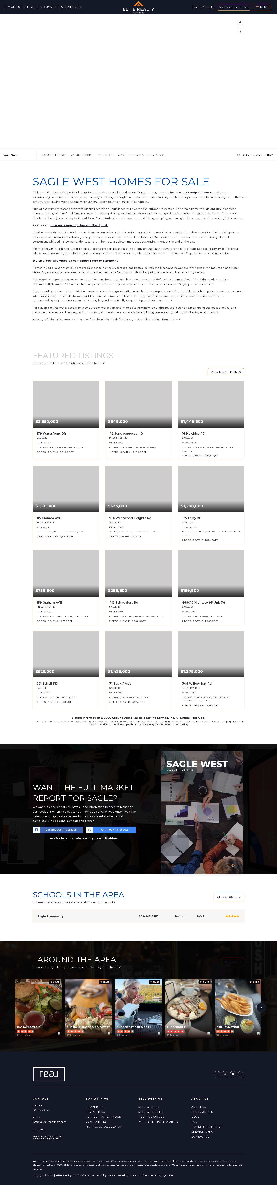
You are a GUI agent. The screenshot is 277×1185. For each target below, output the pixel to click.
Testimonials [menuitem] (202, 1111)
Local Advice (156, 155)
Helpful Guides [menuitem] (151, 1116)
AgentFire (168, 1175)
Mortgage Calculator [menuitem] (104, 1126)
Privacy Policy (63, 1175)
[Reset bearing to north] (240, 31)
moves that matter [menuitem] (207, 1126)
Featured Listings (54, 155)
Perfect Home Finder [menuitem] (103, 1116)
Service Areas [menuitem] (203, 1131)
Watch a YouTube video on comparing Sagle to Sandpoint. (75, 260)
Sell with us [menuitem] (33, 7)
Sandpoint (195, 192)
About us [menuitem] (198, 1106)
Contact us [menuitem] (200, 1136)
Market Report (81, 155)
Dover (208, 192)
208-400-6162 (41, 1110)
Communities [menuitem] (53, 7)
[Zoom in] (240, 22)
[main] (138, 532)
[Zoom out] (240, 27)
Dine (233, 961)
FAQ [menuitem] (194, 1121)
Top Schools (105, 155)
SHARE (56, 982)
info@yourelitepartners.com (49, 1122)
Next (261, 1008)
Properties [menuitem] (73, 7)
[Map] (138, 81)
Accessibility (99, 1175)
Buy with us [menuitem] (13, 7)
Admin (76, 1175)
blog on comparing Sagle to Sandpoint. (79, 225)
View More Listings (226, 372)
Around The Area (130, 155)
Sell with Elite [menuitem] (151, 1111)
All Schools (227, 896)
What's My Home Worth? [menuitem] (158, 1121)
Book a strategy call (235, 7)
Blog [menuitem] (195, 1116)
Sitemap (86, 1175)
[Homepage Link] (138, 6)
